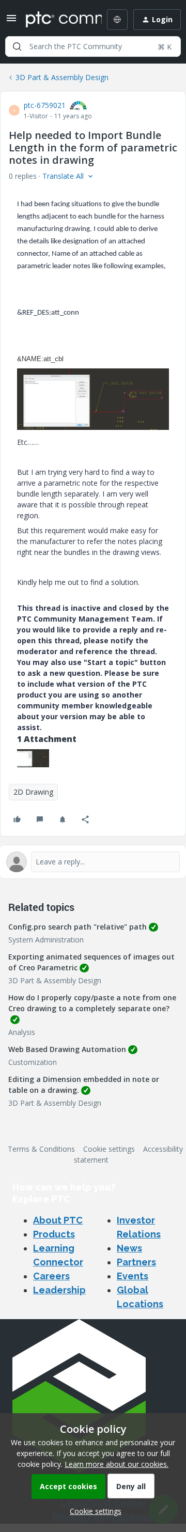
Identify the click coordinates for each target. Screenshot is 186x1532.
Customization (32, 1062)
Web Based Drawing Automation (67, 1049)
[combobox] (93, 46)
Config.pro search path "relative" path (77, 927)
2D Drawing (33, 792)
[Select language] (117, 19)
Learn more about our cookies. (116, 1464)
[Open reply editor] (93, 861)
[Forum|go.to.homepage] (56, 19)
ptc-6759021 (45, 105)
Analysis (21, 1032)
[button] (11, 21)
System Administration (46, 940)
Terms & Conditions (41, 1149)
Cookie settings (109, 1149)
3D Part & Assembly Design (62, 77)
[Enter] (17, 46)
